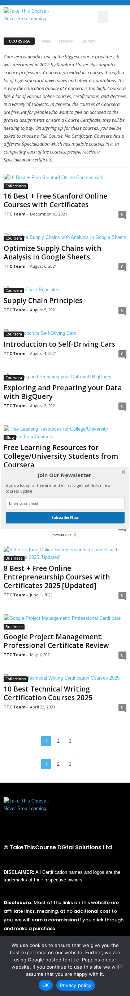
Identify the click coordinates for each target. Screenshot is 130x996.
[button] (64, 475)
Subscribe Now (65, 517)
